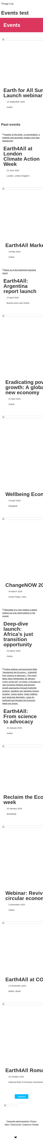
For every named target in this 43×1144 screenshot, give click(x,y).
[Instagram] (21, 1137)
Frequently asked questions (18, 1121)
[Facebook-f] (9, 1137)
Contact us (26, 1124)
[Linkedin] (27, 1137)
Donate (36, 1124)
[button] (39, 4)
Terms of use (16, 1124)
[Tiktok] (33, 1137)
